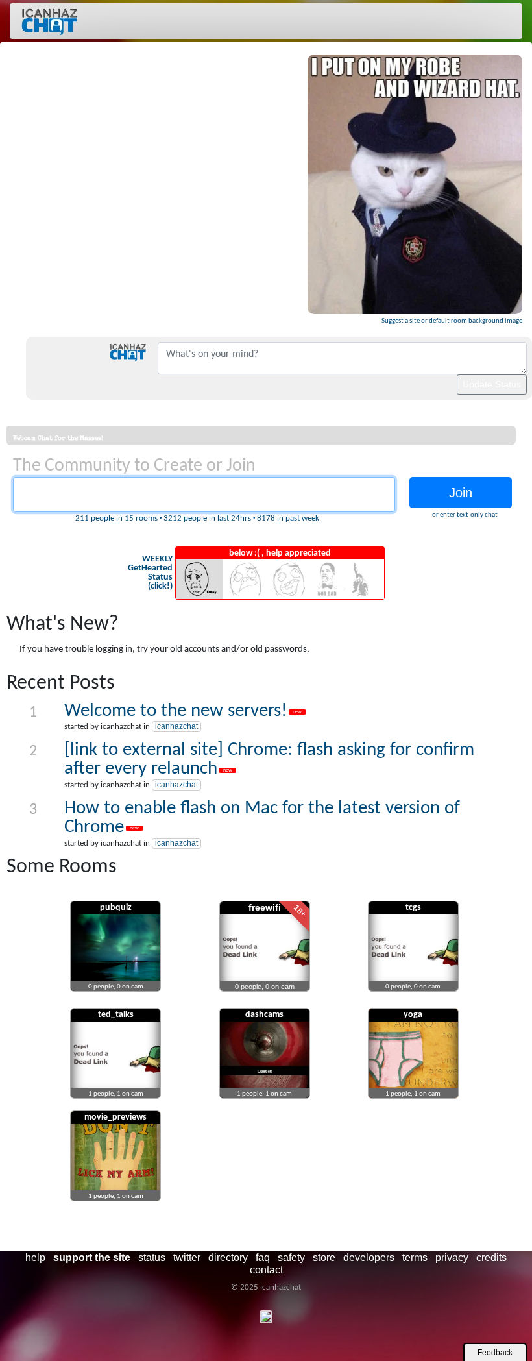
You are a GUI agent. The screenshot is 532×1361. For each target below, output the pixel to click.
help (35, 1257)
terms (415, 1257)
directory (228, 1257)
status (151, 1257)
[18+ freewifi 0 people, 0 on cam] (264, 994)
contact (266, 1269)
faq (263, 1257)
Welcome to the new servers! (175, 711)
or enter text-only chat (465, 515)
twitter (186, 1257)
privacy (451, 1257)
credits (491, 1257)
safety (291, 1257)
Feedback (495, 1352)
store (324, 1257)
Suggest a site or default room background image (451, 321)
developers (368, 1257)
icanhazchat (176, 726)
